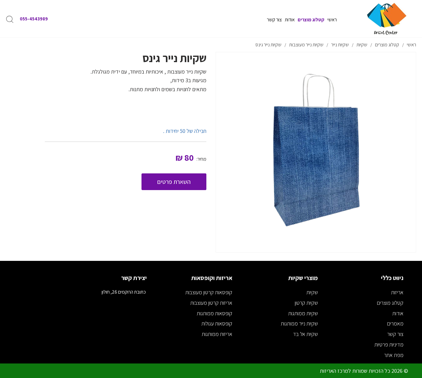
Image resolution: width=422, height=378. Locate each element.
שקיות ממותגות (303, 313)
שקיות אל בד (305, 334)
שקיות (312, 292)
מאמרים (395, 323)
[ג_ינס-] (316, 152)
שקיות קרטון (306, 302)
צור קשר (395, 334)
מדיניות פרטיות (388, 344)
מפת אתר (393, 355)
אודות (397, 313)
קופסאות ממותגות (214, 313)
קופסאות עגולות (216, 323)
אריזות (397, 292)
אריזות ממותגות (217, 334)
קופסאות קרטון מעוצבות (208, 292)
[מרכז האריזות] (386, 18)
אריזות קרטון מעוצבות (211, 302)
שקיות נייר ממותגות (299, 323)
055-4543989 (34, 19)
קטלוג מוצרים (390, 302)
